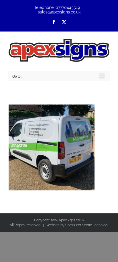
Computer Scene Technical (86, 225)
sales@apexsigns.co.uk (59, 12)
